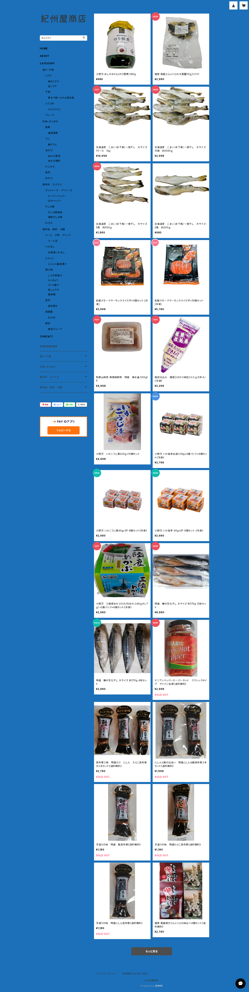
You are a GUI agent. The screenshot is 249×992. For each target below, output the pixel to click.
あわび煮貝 (54, 156)
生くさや (52, 86)
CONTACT (46, 336)
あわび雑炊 (54, 160)
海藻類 (49, 311)
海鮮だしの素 (55, 217)
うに (47, 138)
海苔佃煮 (53, 132)
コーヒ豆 (53, 240)
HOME (44, 48)
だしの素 (50, 206)
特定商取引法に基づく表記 (135, 973)
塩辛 (47, 172)
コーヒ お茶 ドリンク (58, 235)
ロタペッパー (55, 200)
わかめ (51, 317)
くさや (48, 75)
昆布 (47, 300)
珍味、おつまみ (50, 121)
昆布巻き (53, 305)
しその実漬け (55, 275)
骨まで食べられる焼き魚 (61, 97)
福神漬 (51, 294)
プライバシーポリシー (107, 973)
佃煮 (47, 127)
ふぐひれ (49, 103)
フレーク (49, 114)
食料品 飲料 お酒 (54, 229)
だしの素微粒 (55, 212)
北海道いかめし (56, 252)
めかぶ (49, 178)
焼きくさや (53, 81)
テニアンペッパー (57, 196)
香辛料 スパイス (52, 184)
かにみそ (50, 166)
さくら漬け (53, 284)
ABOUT (44, 55)
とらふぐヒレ (54, 109)
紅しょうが (53, 289)
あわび (49, 150)
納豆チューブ (55, 329)
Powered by (148, 986)
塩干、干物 (48, 69)
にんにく (49, 258)
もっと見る (152, 951)
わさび (48, 222)
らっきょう (53, 280)
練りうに (52, 144)
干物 (47, 91)
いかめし (50, 246)
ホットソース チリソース (58, 190)
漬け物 (49, 269)
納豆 (47, 323)
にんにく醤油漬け (57, 263)
